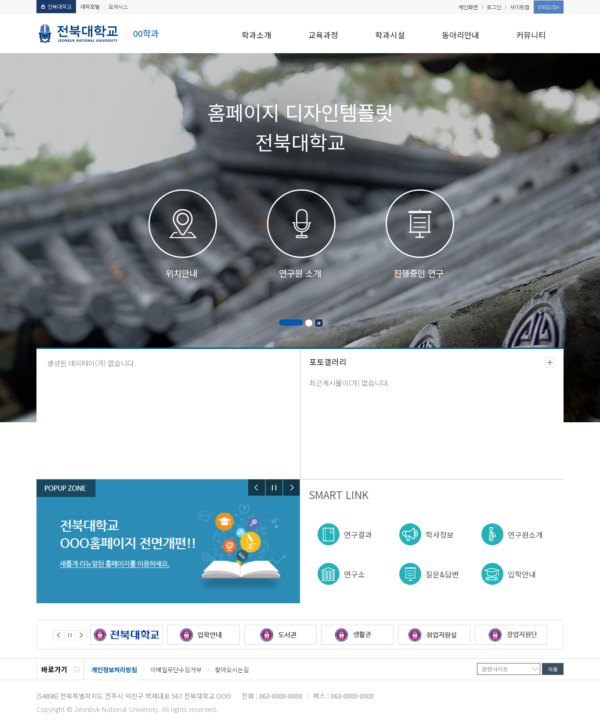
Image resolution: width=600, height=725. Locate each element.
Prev (256, 487)
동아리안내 (460, 34)
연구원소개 (525, 534)
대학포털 (90, 6)
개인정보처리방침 (114, 669)
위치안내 (181, 273)
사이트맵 (519, 7)
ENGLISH (548, 7)
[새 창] (126, 635)
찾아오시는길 (232, 669)
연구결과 (358, 534)
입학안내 (522, 574)
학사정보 (440, 534)
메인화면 (468, 7)
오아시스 (118, 6)
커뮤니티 (531, 34)
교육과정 (323, 34)
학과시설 (390, 34)
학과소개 (256, 34)
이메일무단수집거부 (176, 669)
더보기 (550, 362)
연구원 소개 (300, 273)
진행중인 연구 (419, 273)
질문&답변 (442, 574)
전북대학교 (59, 6)
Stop (318, 322)
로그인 (494, 7)
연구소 (354, 574)
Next (291, 487)
